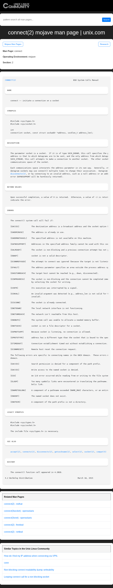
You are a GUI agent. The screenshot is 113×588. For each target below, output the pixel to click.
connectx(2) (29, 452)
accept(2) (15, 452)
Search (106, 20)
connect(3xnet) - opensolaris (18, 518)
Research (104, 44)
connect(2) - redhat (13, 504)
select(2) (77, 452)
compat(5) (101, 452)
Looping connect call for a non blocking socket (26, 577)
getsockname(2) (62, 452)
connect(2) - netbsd (13, 532)
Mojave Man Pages (13, 44)
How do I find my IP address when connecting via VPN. (31, 556)
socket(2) (89, 452)
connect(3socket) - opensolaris (19, 511)
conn (6, 563)
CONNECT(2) (10, 80)
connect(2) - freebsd (13, 525)
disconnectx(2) (18, 174)
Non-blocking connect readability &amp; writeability (29, 570)
